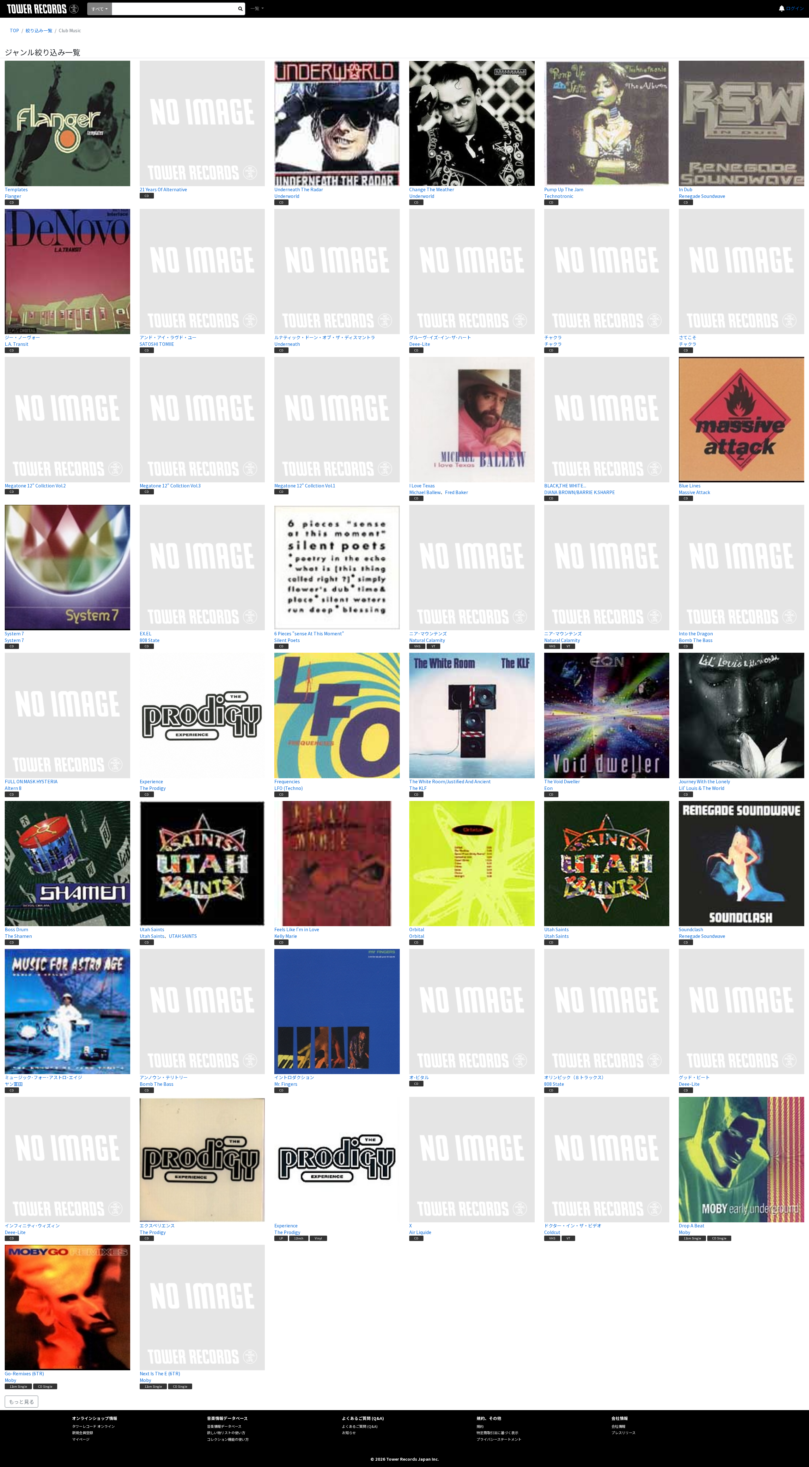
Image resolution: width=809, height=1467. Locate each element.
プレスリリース (623, 1432)
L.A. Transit (16, 344)
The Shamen (18, 936)
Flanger (13, 196)
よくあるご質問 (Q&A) (360, 1426)
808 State (150, 640)
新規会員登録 (82, 1432)
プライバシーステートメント (499, 1439)
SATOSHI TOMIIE (157, 344)
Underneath (287, 344)
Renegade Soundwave (702, 196)
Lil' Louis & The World (701, 788)
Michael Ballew (425, 492)
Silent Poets (287, 640)
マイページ (80, 1439)
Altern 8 (13, 788)
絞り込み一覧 (39, 30)
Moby (684, 1232)
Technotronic (558, 196)
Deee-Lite (419, 344)
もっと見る (21, 1401)
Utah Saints (152, 936)
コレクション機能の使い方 (228, 1439)
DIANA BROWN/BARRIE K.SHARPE (579, 492)
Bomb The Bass (696, 640)
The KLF (418, 788)
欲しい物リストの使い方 (226, 1432)
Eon (548, 788)
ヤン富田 (13, 1084)
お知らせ (349, 1432)
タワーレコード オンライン (93, 1426)
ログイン (795, 8)
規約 (480, 1426)
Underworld (286, 196)
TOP (14, 30)
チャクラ (553, 344)
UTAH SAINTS (183, 936)
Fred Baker (456, 492)
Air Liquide (420, 1232)
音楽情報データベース (224, 1426)
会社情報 (618, 1426)
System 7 (14, 640)
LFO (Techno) (288, 788)
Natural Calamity (427, 640)
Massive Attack (694, 492)
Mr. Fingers (285, 1084)
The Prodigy (153, 788)
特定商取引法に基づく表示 (497, 1432)
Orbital (416, 936)
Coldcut (552, 1232)
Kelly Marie (285, 936)
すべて (97, 9)
